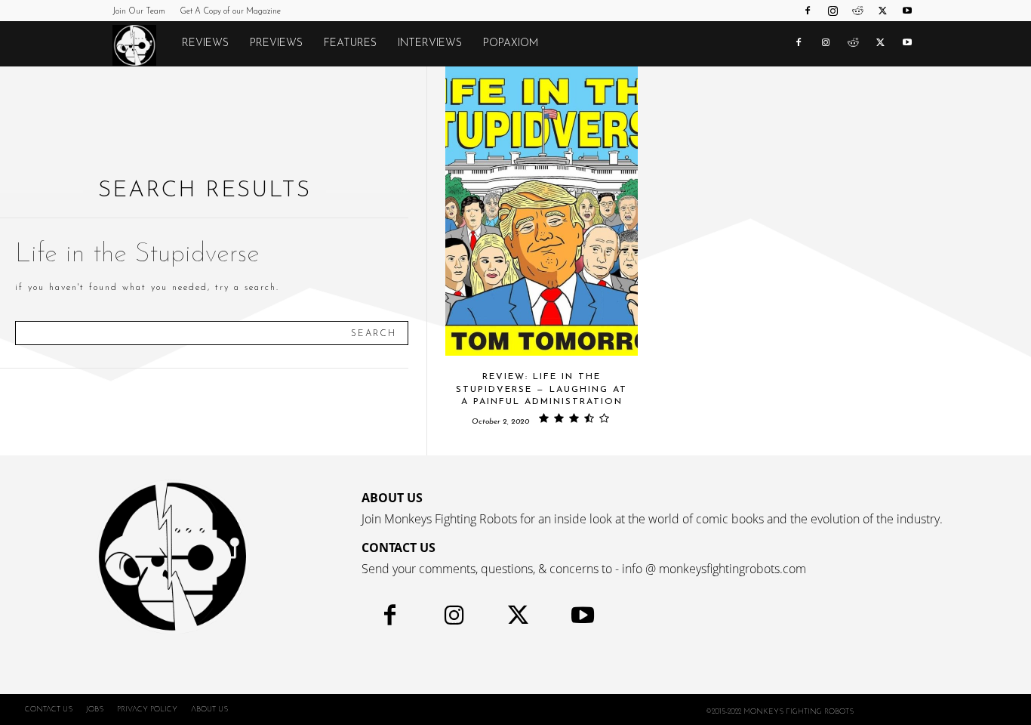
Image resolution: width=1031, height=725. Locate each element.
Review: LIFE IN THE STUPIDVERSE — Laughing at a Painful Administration (541, 389)
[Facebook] (807, 10)
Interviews (430, 43)
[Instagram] (832, 10)
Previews (276, 43)
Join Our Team (138, 12)
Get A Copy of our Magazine (230, 12)
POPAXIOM (510, 43)
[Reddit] (857, 10)
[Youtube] (907, 10)
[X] (882, 10)
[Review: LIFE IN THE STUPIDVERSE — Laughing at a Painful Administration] (541, 211)
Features (350, 43)
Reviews (205, 43)
